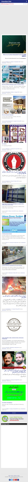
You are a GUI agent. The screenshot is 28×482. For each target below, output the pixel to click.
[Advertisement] (14, 20)
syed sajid (7, 347)
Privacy (12, 475)
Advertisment (4, 62)
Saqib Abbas (7, 148)
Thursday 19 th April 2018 (15, 379)
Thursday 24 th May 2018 (14, 242)
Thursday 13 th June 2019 (15, 148)
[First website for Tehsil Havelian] (14, 1)
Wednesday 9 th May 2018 (13, 272)
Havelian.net (7, 61)
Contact (18, 475)
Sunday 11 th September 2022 (15, 61)
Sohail (6, 272)
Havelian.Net (7, 181)
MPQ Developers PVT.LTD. (7, 4)
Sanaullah (6, 408)
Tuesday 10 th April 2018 (14, 408)
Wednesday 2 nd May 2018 (14, 347)
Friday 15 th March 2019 (15, 181)
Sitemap (15, 475)
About (9, 475)
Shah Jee (6, 242)
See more (14, 412)
